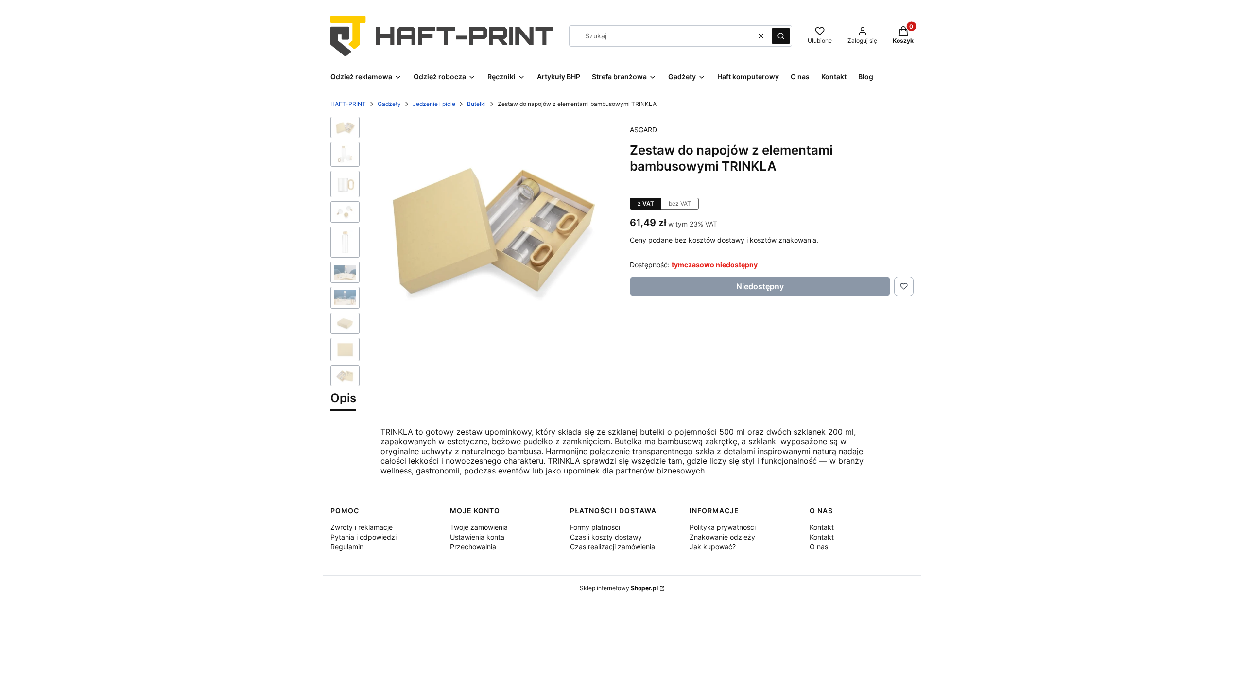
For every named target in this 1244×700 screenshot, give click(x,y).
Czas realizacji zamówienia (612, 546)
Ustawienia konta (477, 537)
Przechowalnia (473, 546)
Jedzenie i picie (434, 103)
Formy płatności (595, 527)
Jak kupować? (713, 546)
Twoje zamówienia (479, 527)
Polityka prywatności (723, 527)
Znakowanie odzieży (722, 537)
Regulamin (346, 546)
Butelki (476, 103)
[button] (781, 36)
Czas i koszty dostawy (606, 537)
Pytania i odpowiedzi (363, 537)
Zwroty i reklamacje (361, 527)
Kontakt (822, 527)
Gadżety (389, 103)
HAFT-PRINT (348, 103)
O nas (819, 546)
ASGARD (643, 129)
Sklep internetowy (619, 588)
